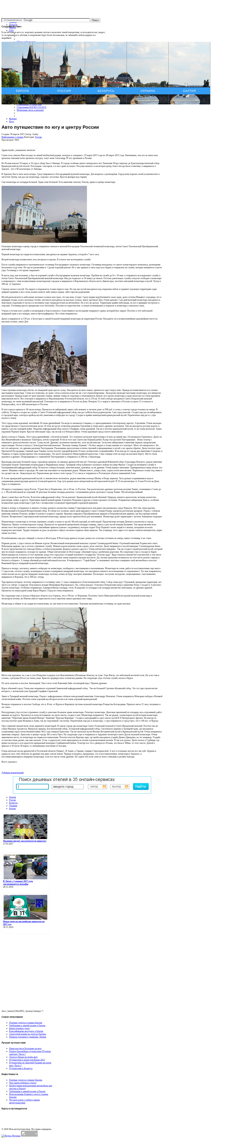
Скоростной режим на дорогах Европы (27, 1034)
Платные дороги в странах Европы (25, 1022)
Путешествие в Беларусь (20, 1068)
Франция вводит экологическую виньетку (25, 841)
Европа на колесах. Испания (15, 1118)
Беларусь (106, 90)
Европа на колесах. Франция (15, 1122)
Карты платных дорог (19, 1028)
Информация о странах (13, 137)
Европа (22, 90)
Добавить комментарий (13, 772)
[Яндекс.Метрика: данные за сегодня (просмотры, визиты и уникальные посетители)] (11, 1135)
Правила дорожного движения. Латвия (27, 1037)
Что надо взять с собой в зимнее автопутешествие (24, 1101)
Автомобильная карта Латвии (16, 1115)
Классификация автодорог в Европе (26, 1031)
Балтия (189, 90)
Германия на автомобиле (14, 1125)
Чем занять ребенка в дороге (22, 1082)
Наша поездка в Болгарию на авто (25, 1048)
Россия (64, 90)
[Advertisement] (82, 112)
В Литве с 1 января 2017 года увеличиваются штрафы (18, 882)
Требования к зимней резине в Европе (27, 1025)
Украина (147, 90)
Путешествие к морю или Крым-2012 (27, 1060)
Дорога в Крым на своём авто (23, 1057)
